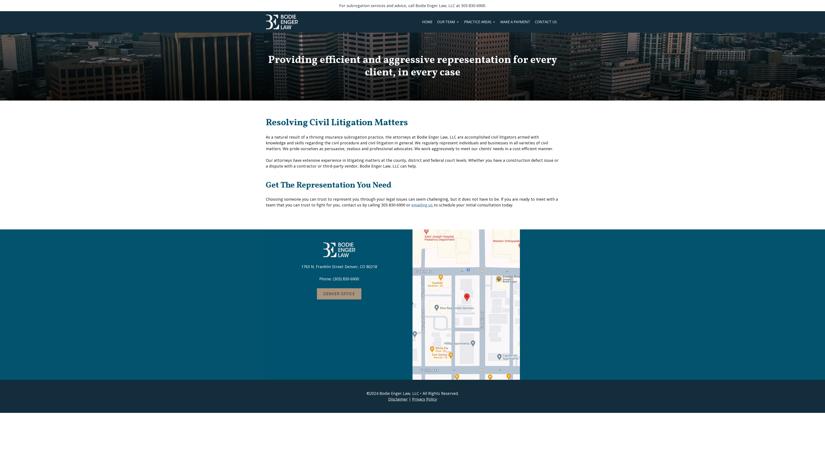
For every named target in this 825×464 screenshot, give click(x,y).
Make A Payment (515, 22)
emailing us (422, 205)
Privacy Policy (424, 399)
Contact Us (546, 22)
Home (427, 22)
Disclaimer (398, 399)
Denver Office (339, 293)
